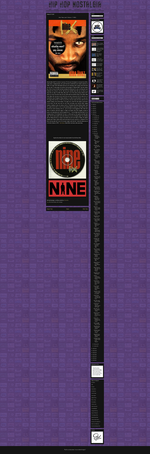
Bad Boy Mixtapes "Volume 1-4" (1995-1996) (100, 91)
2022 (94, 112)
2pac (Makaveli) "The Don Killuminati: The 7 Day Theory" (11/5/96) (97, 75)
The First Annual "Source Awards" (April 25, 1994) (99, 64)
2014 (94, 360)
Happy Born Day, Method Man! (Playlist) (97, 335)
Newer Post (50, 209)
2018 (94, 352)
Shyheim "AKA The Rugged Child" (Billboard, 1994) (100, 81)
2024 (94, 108)
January (95, 346)
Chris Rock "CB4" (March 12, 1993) (97, 259)
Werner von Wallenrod (95, 423)
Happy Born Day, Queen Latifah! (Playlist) (97, 213)
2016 (94, 356)
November (96, 117)
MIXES (70, 9)
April (95, 131)
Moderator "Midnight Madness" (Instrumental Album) (96, 172)
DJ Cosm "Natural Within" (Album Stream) (97, 220)
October (95, 119)
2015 (94, 358)
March (95, 133)
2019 (94, 350)
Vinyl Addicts (94, 389)
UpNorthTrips (94, 397)
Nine (58, 202)
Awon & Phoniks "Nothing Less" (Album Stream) (97, 188)
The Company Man (95, 415)
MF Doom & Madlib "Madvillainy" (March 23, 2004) (96, 183)
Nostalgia (60, 202)
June (95, 127)
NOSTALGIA (63, 9)
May (95, 129)
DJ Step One (94, 391)
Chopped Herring (95, 410)
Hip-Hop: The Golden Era (96, 421)
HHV (92, 384)
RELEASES (56, 9)
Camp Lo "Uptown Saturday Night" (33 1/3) (100, 44)
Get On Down (94, 393)
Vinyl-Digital (94, 395)
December (96, 115)
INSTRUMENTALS (77, 9)
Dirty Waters (94, 402)
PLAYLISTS (86, 9)
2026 (94, 104)
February (95, 344)
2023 (94, 110)
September (96, 121)
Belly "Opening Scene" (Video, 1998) (99, 55)
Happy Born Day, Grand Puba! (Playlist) (97, 327)
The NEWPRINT (94, 408)
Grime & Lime (94, 404)
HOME (50, 9)
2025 (94, 106)
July (95, 125)
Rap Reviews (62, 123)
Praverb (93, 386)
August (95, 123)
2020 (94, 348)
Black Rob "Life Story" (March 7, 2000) (97, 309)
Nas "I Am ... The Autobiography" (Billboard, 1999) (99, 69)
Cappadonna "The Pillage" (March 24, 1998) (97, 177)
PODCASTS (93, 9)
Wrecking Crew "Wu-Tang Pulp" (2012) (97, 146)
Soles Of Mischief (95, 413)
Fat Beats (93, 382)
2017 (94, 354)
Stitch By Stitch (94, 406)
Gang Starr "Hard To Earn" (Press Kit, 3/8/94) (97, 292)
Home (67, 209)
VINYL (100, 9)
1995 (50, 202)
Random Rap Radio (95, 417)
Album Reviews (53, 202)
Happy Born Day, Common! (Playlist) (97, 255)
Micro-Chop (94, 399)
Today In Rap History (95, 419)
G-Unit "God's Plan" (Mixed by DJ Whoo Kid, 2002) (100, 59)
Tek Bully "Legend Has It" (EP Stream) (97, 331)
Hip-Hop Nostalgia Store (96, 426)
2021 (94, 114)
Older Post (85, 209)
